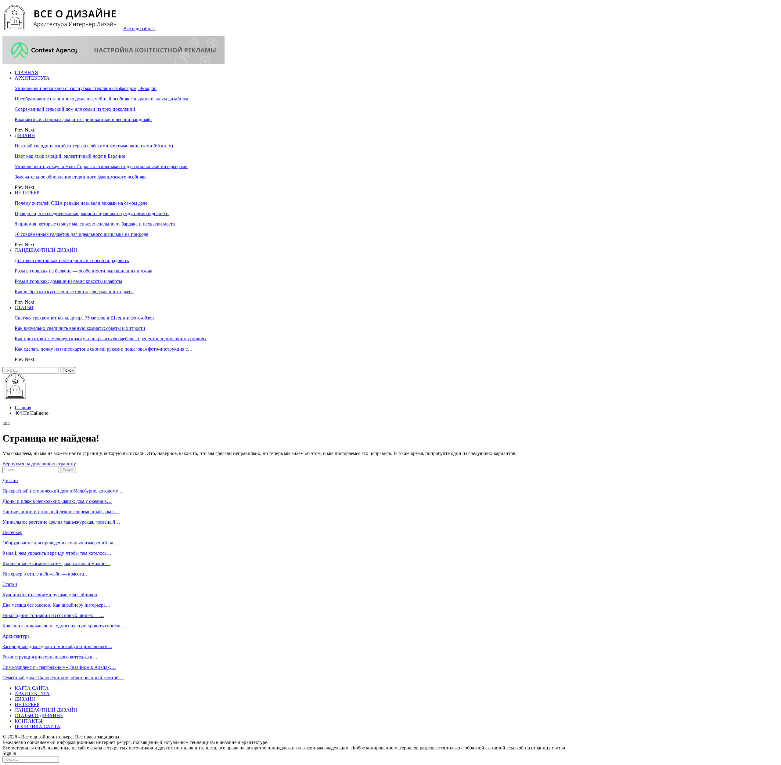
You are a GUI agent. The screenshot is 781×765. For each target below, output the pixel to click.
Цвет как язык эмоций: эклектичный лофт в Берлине (70, 156)
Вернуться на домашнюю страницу (39, 463)
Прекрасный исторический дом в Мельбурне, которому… (62, 490)
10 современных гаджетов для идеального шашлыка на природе (81, 234)
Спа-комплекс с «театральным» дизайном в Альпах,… (59, 667)
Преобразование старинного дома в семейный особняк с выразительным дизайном (101, 98)
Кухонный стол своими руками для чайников (49, 594)
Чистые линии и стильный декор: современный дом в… (61, 511)
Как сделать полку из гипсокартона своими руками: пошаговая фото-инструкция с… (104, 349)
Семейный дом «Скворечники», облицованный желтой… (63, 677)
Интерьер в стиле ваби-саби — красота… (45, 573)
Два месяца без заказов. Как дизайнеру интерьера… (56, 605)
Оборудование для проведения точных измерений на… (60, 542)
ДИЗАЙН (25, 135)
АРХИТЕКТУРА (32, 78)
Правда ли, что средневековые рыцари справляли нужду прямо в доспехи (92, 213)
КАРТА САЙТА (32, 688)
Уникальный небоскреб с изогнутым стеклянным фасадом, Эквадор (86, 88)
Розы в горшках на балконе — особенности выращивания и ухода (83, 270)
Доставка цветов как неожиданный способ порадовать (72, 260)
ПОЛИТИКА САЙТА (37, 726)
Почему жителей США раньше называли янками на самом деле (81, 203)
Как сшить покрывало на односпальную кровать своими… (63, 625)
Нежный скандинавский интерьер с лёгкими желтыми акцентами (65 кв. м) (94, 145)
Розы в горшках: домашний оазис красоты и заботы (68, 281)
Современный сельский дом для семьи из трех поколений (75, 109)
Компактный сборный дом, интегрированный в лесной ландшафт (83, 119)
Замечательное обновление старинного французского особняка (80, 176)
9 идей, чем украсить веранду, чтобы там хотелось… (56, 553)
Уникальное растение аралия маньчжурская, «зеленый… (61, 522)
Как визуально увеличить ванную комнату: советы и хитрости (80, 328)
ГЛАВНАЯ (26, 72)
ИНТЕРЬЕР (27, 192)
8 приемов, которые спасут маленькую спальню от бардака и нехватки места (95, 223)
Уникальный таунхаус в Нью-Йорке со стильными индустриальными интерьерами (101, 166)
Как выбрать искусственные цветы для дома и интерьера (74, 291)
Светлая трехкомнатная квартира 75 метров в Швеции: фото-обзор (84, 317)
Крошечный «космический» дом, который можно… (56, 563)
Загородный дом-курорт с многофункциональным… (57, 646)
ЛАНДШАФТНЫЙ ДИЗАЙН (46, 250)
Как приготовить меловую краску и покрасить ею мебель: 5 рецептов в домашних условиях (111, 338)
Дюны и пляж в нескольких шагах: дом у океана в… (57, 501)
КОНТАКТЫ (28, 721)
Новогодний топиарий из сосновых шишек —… (53, 615)
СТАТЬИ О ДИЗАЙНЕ (39, 715)
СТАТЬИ (24, 307)
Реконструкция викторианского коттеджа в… (49, 656)
